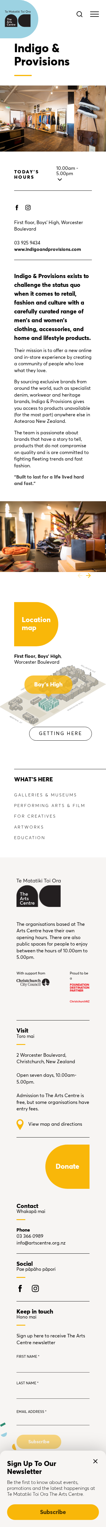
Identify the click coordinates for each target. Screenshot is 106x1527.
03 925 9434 (27, 243)
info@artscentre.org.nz (41, 1243)
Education (29, 838)
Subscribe (53, 1512)
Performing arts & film (49, 806)
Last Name (27, 1383)
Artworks (29, 827)
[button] (80, 575)
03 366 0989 (29, 1236)
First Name (27, 1357)
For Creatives (35, 816)
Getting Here (60, 733)
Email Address (31, 1412)
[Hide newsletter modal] (95, 1461)
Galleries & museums (45, 795)
